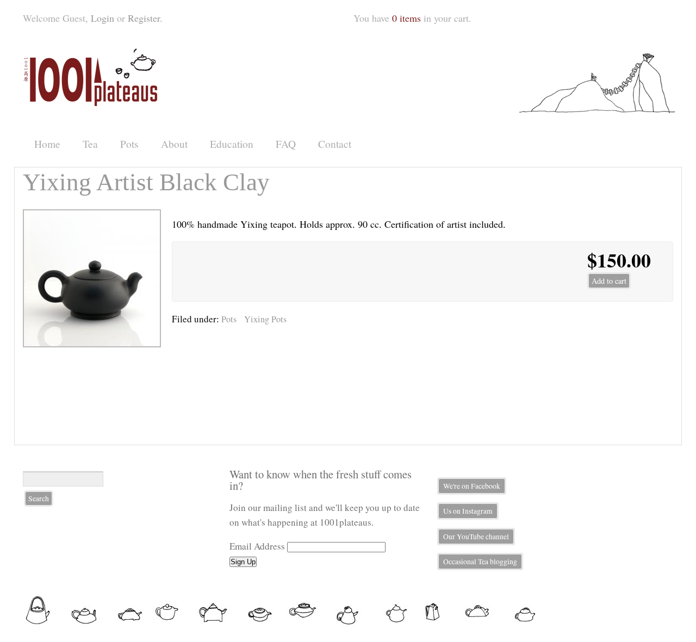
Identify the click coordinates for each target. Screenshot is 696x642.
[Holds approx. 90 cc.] (92, 343)
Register (144, 17)
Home (47, 143)
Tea (90, 143)
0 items (406, 17)
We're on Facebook (471, 486)
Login (102, 17)
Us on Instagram (468, 511)
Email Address (257, 546)
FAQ (286, 143)
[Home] (92, 102)
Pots (129, 143)
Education (231, 143)
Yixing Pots (265, 319)
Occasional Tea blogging (480, 561)
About (174, 143)
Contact (334, 143)
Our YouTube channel (476, 536)
